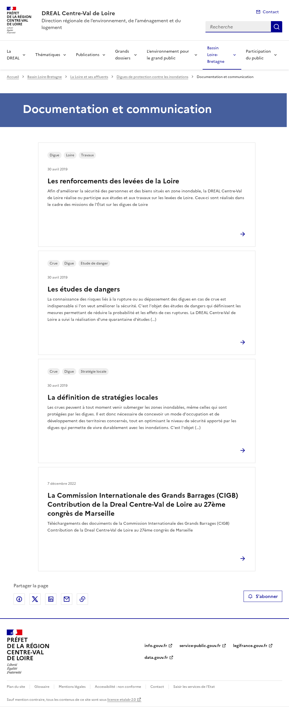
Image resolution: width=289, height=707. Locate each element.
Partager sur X (35, 599)
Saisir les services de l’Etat (194, 686)
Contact (271, 12)
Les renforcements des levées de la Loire (113, 181)
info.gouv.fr (155, 646)
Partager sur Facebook (19, 599)
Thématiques (47, 55)
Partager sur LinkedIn (50, 599)
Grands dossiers (122, 54)
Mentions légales (72, 686)
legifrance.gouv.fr (250, 646)
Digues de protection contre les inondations (152, 76)
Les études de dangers (83, 289)
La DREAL (13, 54)
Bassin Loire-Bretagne (215, 55)
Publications (87, 55)
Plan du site (16, 686)
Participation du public (258, 54)
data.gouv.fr (156, 658)
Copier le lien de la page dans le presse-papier (82, 599)
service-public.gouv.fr (200, 646)
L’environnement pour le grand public (168, 54)
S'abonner (267, 596)
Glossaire (41, 686)
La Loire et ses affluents (89, 76)
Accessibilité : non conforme (118, 686)
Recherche (276, 26)
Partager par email (66, 599)
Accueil (13, 76)
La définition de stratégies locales (102, 397)
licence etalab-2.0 (121, 699)
